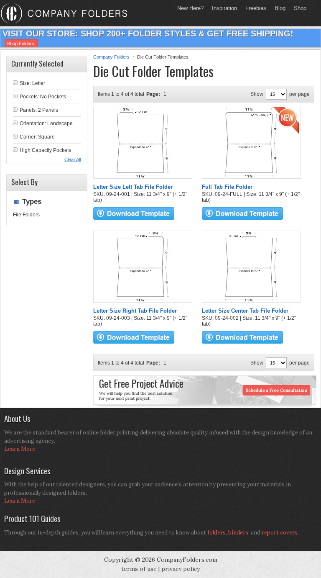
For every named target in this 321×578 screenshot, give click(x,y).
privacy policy (180, 569)
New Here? (190, 8)
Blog (280, 8)
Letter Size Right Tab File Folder (135, 311)
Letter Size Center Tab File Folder (245, 311)
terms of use (139, 569)
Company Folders (111, 56)
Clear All (72, 159)
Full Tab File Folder (227, 187)
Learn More (19, 448)
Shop (298, 8)
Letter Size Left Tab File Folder (133, 187)
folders (216, 532)
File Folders (26, 215)
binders (238, 532)
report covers (280, 532)
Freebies (253, 8)
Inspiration (224, 8)
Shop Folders (20, 43)
